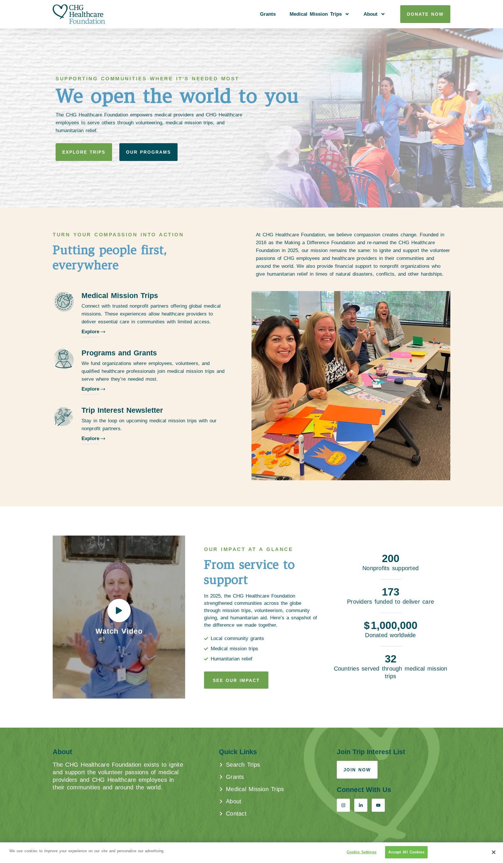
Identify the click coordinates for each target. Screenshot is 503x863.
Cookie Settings (361, 852)
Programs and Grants (119, 353)
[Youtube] (378, 805)
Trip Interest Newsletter (122, 410)
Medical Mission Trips (316, 14)
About (371, 14)
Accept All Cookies (406, 852)
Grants (268, 14)
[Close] (493, 852)
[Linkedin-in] (360, 805)
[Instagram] (343, 805)
